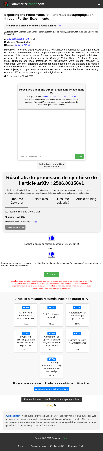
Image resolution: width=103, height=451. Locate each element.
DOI (27, 39)
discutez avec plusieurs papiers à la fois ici (59, 96)
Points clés (40, 199)
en (59, 26)
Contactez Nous (38, 446)
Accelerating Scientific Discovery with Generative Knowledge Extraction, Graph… (51, 367)
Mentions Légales (76, 446)
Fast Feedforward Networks (51, 316)
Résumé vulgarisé (63, 200)
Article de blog (86, 199)
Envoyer (79, 156)
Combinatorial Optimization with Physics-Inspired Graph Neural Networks (51, 341)
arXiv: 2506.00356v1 (15, 39)
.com (27, 4)
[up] (51, 238)
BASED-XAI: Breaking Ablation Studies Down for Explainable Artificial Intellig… (26, 341)
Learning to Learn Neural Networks (77, 341)
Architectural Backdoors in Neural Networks (25, 315)
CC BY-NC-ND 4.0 (22, 45)
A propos (22, 446)
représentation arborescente (51, 389)
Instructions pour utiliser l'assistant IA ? (51, 165)
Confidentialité (57, 446)
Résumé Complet (16, 200)
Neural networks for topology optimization (77, 315)
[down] (51, 255)
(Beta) (50, 405)
